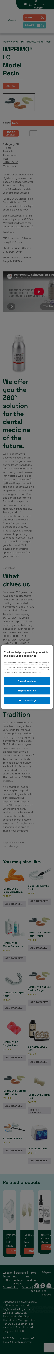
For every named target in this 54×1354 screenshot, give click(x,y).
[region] (27, 677)
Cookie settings (27, 700)
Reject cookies (27, 690)
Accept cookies (27, 681)
